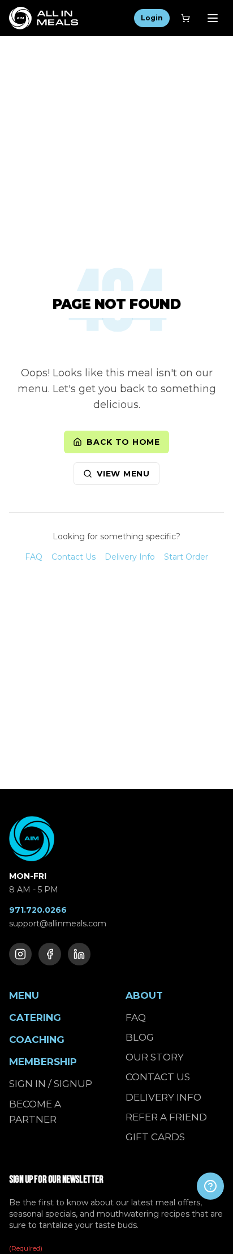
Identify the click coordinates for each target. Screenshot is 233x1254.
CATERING (35, 1017)
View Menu (123, 474)
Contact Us (73, 557)
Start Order (186, 557)
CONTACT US (158, 1077)
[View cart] (185, 18)
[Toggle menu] (212, 18)
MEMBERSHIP (43, 1061)
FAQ (33, 557)
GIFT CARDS (155, 1137)
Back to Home (123, 442)
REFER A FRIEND (166, 1117)
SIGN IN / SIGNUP (50, 1083)
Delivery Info (130, 557)
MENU (24, 995)
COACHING (36, 1039)
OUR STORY (155, 1057)
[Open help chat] (210, 1186)
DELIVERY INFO (163, 1097)
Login (152, 18)
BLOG (140, 1037)
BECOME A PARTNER (35, 1111)
